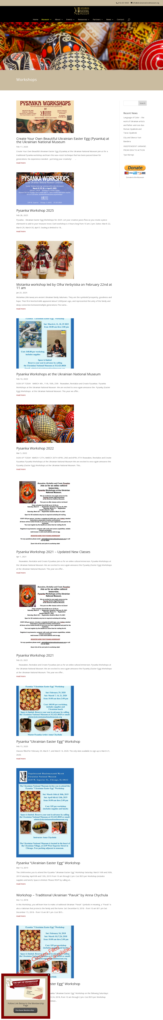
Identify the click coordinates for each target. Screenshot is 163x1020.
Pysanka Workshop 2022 (35, 448)
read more (21, 162)
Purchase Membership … (25, 1010)
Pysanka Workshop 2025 (35, 210)
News (108, 20)
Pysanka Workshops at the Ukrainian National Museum (58, 374)
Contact (120, 20)
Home (35, 20)
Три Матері (128, 154)
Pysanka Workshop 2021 (35, 655)
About (57, 20)
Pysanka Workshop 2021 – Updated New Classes (53, 551)
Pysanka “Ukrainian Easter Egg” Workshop (48, 741)
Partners (96, 20)
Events (69, 20)
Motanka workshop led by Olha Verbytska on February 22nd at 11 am (64, 286)
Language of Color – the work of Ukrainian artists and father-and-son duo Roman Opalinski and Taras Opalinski (134, 125)
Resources (82, 20)
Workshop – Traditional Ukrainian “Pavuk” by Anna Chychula (62, 895)
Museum (45, 20)
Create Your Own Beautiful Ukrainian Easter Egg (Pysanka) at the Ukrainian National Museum (62, 140)
